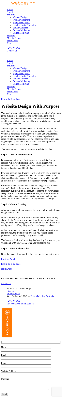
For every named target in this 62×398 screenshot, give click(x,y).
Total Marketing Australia (42, 296)
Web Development (21, 20)
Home (10, 9)
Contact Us (12, 50)
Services (11, 14)
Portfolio (11, 35)
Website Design (20, 17)
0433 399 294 (13, 48)
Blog (9, 43)
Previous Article (8, 259)
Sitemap (10, 291)
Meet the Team (13, 38)
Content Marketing (21, 30)
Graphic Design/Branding (24, 25)
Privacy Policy (13, 293)
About (10, 12)
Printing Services (20, 27)
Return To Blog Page (10, 99)
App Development (21, 22)
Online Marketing (21, 33)
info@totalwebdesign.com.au (20, 303)
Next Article (6, 269)
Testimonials (12, 40)
